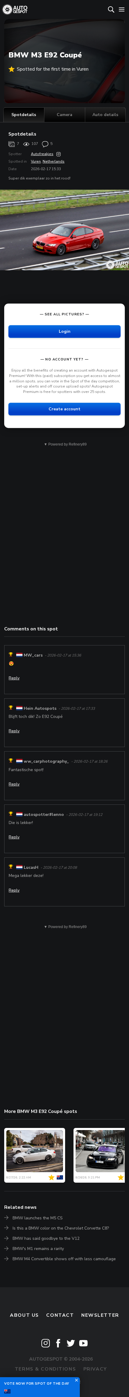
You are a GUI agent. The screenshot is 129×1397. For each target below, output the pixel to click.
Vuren (36, 161)
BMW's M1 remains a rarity (38, 1248)
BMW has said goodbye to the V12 (46, 1238)
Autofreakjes (42, 154)
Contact (60, 1315)
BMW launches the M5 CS (38, 1218)
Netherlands (53, 161)
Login (64, 331)
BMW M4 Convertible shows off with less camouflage (64, 1259)
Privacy (95, 1369)
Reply (14, 678)
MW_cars (33, 655)
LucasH (31, 867)
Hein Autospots (40, 708)
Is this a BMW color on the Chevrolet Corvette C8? (61, 1228)
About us (24, 1315)
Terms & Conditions (45, 1369)
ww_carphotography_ (46, 761)
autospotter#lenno (44, 814)
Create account (64, 409)
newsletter (100, 1315)
